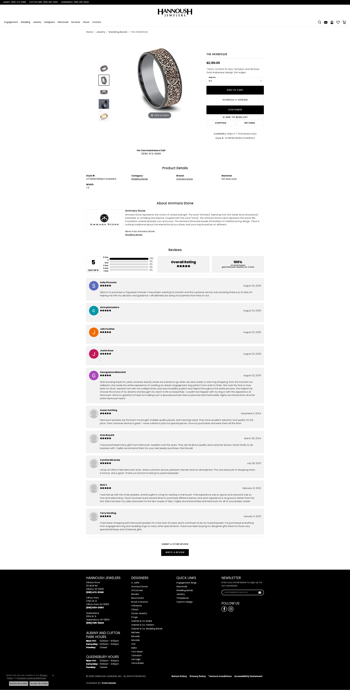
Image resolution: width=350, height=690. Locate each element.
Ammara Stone (184, 179)
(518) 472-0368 (151, 154)
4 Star (107, 261)
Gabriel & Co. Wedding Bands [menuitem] (146, 629)
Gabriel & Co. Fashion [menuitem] (142, 625)
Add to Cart (235, 90)
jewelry (100, 32)
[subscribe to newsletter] (260, 592)
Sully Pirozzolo (108, 282)
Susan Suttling (108, 410)
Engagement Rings (186, 583)
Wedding (25, 22)
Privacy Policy (198, 676)
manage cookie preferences (31, 678)
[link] (14, 2)
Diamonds (63, 22)
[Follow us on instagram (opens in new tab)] (231, 609)
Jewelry (37, 22)
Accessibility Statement (248, 676)
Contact (96, 22)
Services (75, 22)
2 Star (106, 268)
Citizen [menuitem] (134, 609)
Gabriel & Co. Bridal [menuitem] (141, 621)
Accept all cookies (39, 683)
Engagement (11, 22)
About (86, 22)
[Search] (320, 22)
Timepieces (182, 598)
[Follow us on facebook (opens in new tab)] (224, 609)
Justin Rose (106, 350)
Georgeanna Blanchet (113, 372)
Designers (49, 22)
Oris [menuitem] (133, 644)
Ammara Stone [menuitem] (139, 586)
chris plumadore (109, 307)
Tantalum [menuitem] (136, 655)
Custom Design (184, 602)
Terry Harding (108, 513)
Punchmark (109, 683)
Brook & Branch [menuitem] (139, 602)
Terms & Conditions (220, 676)
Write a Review (175, 552)
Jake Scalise (107, 329)
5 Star (106, 257)
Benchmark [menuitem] (137, 598)
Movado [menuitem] (135, 636)
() (151, 258)
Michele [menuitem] (135, 632)
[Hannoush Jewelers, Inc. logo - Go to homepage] (175, 11)
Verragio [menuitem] (136, 659)
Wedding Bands (118, 32)
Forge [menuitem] (134, 617)
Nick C (103, 485)
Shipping (220, 123)
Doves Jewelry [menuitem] (139, 613)
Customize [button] (235, 110)
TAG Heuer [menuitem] (137, 652)
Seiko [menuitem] (134, 648)
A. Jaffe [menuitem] (135, 583)
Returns (249, 123)
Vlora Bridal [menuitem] (137, 663)
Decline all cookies (18, 683)
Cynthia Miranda (110, 460)
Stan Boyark (107, 435)
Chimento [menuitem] (136, 606)
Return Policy (179, 676)
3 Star (106, 265)
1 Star (106, 271)
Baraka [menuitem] (135, 594)
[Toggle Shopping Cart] (344, 22)
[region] (152, 92)
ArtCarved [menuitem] (137, 590)
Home (89, 32)
